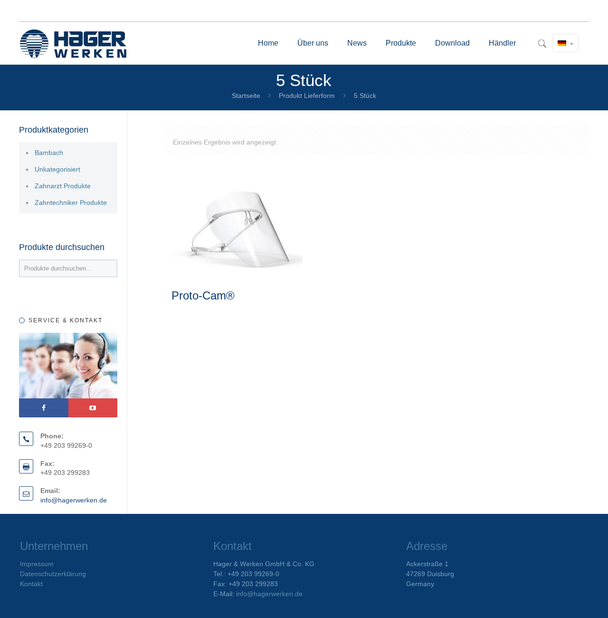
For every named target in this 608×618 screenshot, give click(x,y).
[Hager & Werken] (73, 43)
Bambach (49, 152)
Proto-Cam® (203, 295)
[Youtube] (93, 407)
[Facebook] (43, 407)
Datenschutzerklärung (53, 574)
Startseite (246, 95)
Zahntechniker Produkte (71, 202)
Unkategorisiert (57, 169)
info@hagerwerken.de (73, 500)
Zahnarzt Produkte (63, 186)
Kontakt (31, 584)
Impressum (37, 564)
